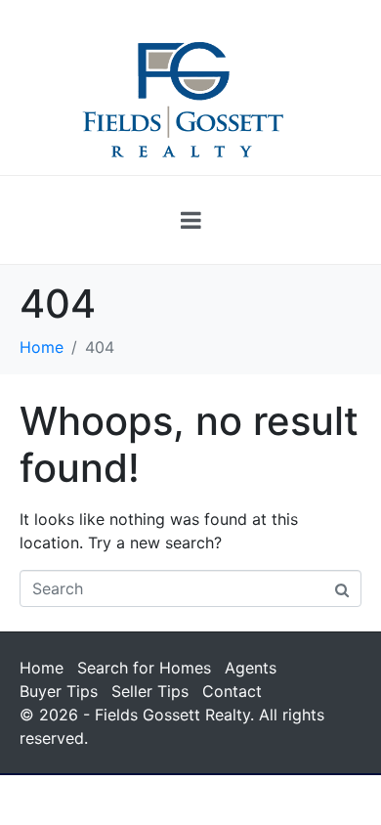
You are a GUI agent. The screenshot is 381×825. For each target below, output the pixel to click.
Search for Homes (144, 667)
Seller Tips (150, 691)
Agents (250, 667)
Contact (232, 691)
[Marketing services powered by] (190, 774)
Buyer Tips (59, 691)
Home (42, 667)
